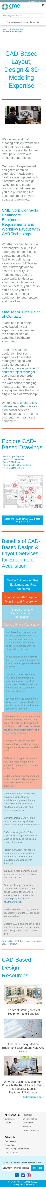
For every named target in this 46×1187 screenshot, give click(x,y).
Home (4, 29)
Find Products (10, 1141)
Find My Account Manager (17, 22)
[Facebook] (23, 1175)
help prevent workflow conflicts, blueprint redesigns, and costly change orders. (22, 729)
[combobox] (23, 15)
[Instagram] (29, 1175)
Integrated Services (16, 29)
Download (6, 941)
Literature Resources (31, 1130)
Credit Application (11, 1152)
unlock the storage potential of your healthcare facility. (19, 898)
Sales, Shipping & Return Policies (17, 1149)
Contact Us (34, 22)
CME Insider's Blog (30, 1119)
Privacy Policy (10, 1145)
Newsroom (27, 1126)
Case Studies (28, 1123)
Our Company (10, 1119)
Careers (8, 1123)
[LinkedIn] (17, 1175)
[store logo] (11, 7)
